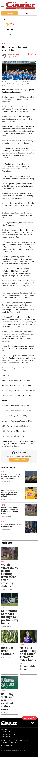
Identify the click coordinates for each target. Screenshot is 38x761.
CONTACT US (5, 732)
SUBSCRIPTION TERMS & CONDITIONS (14, 740)
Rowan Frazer (14, 55)
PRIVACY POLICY (6, 736)
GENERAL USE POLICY (8, 734)
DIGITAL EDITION (7, 745)
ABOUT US (4, 729)
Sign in (28, 13)
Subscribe (10, 13)
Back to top (28, 718)
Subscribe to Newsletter (19, 460)
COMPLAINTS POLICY (8, 743)
